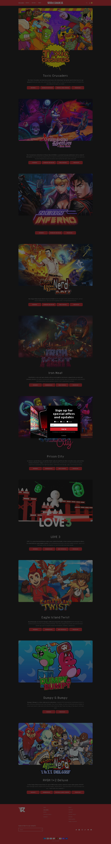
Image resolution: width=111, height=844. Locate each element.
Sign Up (63, 429)
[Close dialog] (79, 407)
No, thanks (64, 435)
